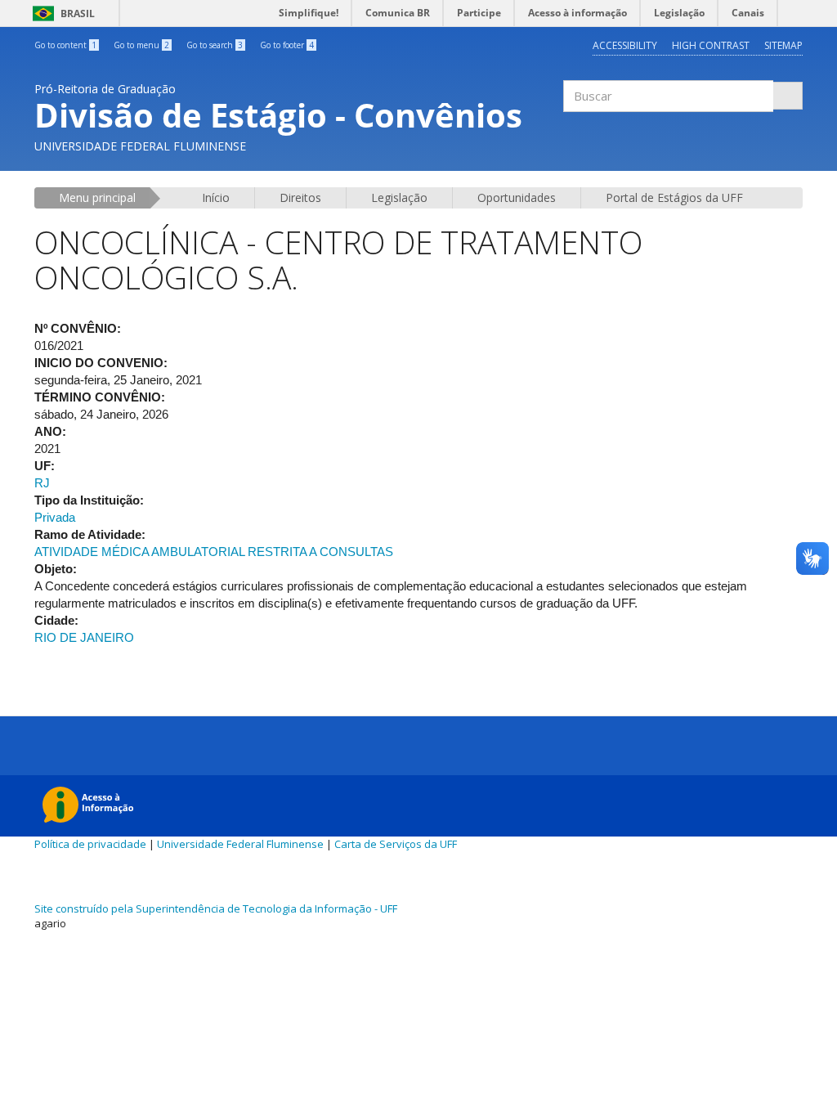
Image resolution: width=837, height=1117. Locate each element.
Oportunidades (516, 197)
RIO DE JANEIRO (84, 637)
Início (216, 197)
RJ (42, 483)
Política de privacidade (90, 844)
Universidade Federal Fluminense (240, 844)
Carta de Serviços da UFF (395, 844)
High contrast (711, 45)
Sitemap (783, 45)
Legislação (399, 197)
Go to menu (141, 45)
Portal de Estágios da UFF (674, 197)
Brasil (60, 13)
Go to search (214, 45)
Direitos (300, 197)
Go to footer (287, 45)
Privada (54, 517)
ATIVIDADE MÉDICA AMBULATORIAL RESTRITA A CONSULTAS (213, 551)
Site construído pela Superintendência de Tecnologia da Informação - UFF (215, 908)
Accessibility (625, 45)
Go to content (65, 45)
